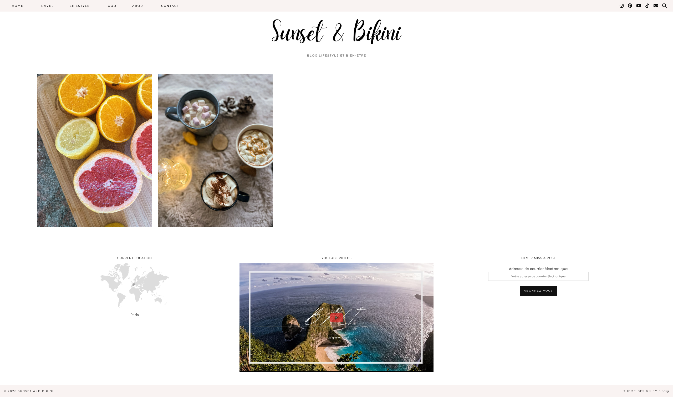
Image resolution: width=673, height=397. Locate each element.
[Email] (656, 6)
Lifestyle (80, 6)
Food (110, 6)
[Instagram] (622, 6)
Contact (170, 6)
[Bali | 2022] (336, 317)
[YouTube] (639, 6)
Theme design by (646, 391)
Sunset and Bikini (36, 391)
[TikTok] (647, 6)
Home (17, 6)
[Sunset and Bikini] (336, 25)
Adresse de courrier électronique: (538, 268)
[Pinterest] (630, 6)
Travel (46, 6)
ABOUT (138, 6)
